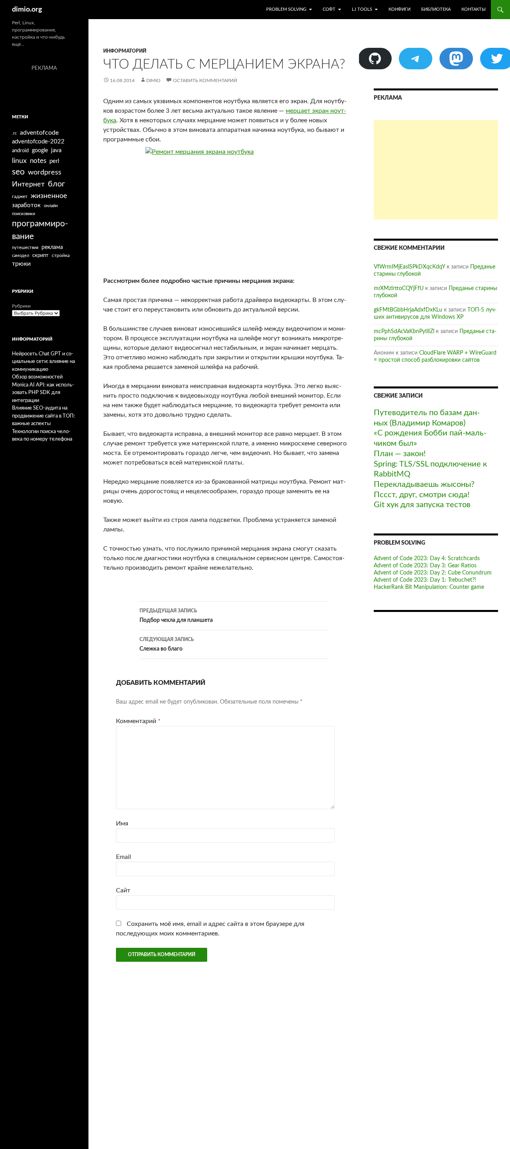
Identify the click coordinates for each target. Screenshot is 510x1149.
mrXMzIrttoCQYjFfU (399, 288)
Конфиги (399, 9)
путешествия (25, 247)
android (20, 150)
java (56, 150)
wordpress (44, 172)
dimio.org (27, 9)
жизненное (49, 196)
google (40, 150)
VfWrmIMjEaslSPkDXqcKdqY (409, 267)
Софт (329, 9)
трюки (21, 264)
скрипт (40, 255)
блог (56, 184)
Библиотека (436, 9)
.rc (14, 133)
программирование (40, 230)
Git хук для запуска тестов (422, 505)
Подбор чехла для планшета (176, 615)
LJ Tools (362, 9)
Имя (122, 823)
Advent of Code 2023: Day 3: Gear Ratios (425, 566)
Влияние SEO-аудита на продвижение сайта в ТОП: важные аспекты (43, 416)
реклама (52, 247)
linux (19, 161)
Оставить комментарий (205, 80)
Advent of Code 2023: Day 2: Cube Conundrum (433, 573)
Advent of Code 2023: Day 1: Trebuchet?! (425, 580)
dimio (153, 80)
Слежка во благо (166, 644)
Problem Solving (286, 9)
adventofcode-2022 (38, 142)
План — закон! (400, 454)
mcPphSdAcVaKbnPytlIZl (404, 331)
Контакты (473, 9)
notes (38, 160)
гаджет (19, 196)
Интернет (28, 184)
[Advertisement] (436, 170)
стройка (61, 255)
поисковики (23, 214)
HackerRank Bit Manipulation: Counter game (429, 587)
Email (123, 857)
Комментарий (138, 721)
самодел (20, 255)
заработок (26, 205)
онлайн (51, 206)
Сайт (123, 890)
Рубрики (21, 306)
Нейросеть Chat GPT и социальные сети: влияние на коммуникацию (43, 361)
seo (18, 172)
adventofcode (39, 132)
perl (54, 161)
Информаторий (124, 51)
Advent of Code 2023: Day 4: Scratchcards (427, 558)
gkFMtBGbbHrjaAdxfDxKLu (408, 310)
